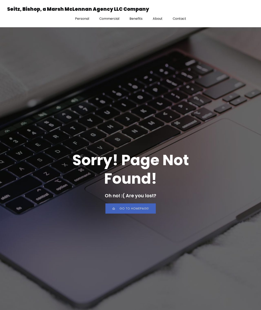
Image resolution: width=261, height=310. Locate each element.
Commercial (109, 18)
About (158, 18)
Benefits (136, 18)
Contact (179, 18)
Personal (82, 18)
